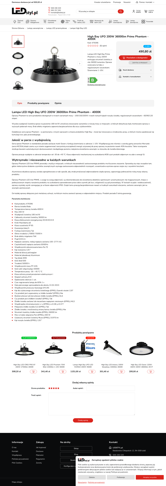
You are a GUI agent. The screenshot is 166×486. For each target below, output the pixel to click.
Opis (19, 103)
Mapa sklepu (17, 482)
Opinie (58, 103)
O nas (14, 447)
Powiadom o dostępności (136, 57)
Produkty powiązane (38, 103)
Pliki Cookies (17, 463)
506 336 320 (56, 8)
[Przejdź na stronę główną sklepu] (24, 11)
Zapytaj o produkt (139, 63)
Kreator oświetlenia (102, 2)
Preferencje (121, 477)
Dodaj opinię (83, 420)
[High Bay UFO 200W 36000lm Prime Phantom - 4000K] (55, 63)
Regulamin (40, 459)
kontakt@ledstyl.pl (58, 12)
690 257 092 (56, 10)
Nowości (127, 2)
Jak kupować (41, 447)
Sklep (76, 448)
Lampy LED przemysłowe (56, 28)
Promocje (117, 2)
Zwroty (39, 463)
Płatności (39, 455)
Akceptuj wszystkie (150, 477)
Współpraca (17, 455)
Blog (76, 454)
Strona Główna (18, 28)
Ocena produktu (38, 388)
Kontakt (15, 451)
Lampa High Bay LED (78, 28)
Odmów (92, 477)
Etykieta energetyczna (96, 84)
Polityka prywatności (20, 459)
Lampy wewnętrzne (35, 28)
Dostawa (39, 451)
